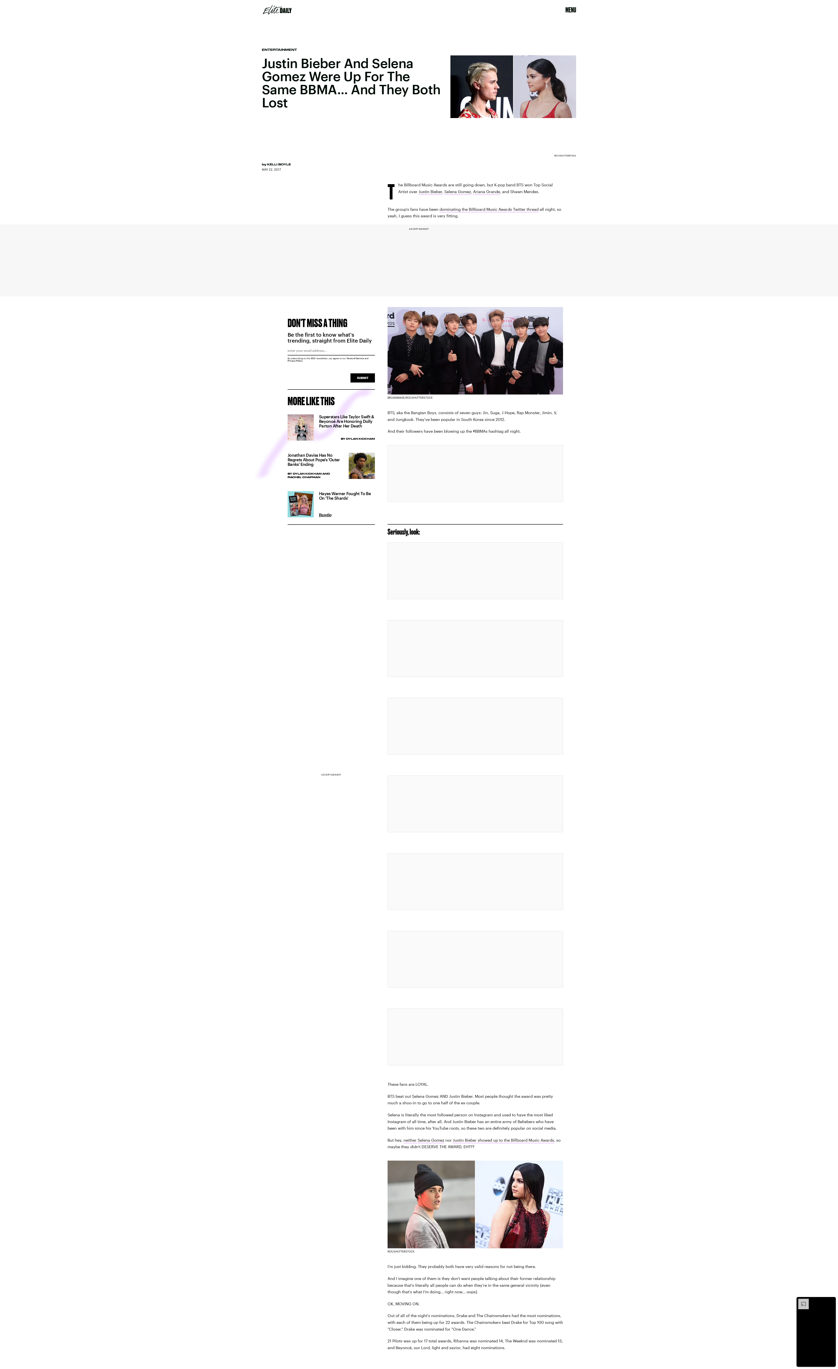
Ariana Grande (486, 191)
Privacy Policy (295, 360)
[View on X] (475, 473)
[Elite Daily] (277, 9)
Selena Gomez (457, 191)
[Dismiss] (831, 1301)
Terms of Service (355, 358)
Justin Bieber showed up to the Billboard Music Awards (503, 1140)
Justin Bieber (430, 191)
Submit (362, 377)
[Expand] (801, 1301)
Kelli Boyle (279, 164)
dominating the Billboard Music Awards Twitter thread (489, 209)
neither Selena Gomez (424, 1140)
